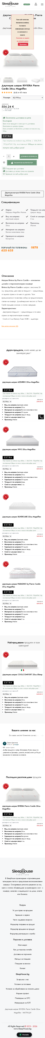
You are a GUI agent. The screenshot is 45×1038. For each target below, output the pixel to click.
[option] (8, 79)
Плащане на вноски (22, 963)
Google (16, 744)
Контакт (22, 968)
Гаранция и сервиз (22, 915)
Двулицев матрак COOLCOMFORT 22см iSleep (22, 674)
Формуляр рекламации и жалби (22, 933)
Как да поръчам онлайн (22, 949)
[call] (41, 417)
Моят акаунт (22, 945)
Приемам (23, 44)
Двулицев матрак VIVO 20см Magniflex (18, 449)
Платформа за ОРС (22, 998)
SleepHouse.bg (22, 974)
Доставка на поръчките (22, 954)
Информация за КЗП (23, 1003)
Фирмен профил (22, 993)
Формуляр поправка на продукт (22, 924)
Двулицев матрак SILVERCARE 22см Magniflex (21, 516)
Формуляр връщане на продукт (22, 929)
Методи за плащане (22, 959)
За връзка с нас (22, 979)
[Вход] (36, 4)
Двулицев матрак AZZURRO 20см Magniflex (20, 382)
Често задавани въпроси (22, 920)
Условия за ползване (22, 984)
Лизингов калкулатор (23, 163)
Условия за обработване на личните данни (22, 989)
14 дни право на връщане (22, 910)
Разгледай (22, 376)
